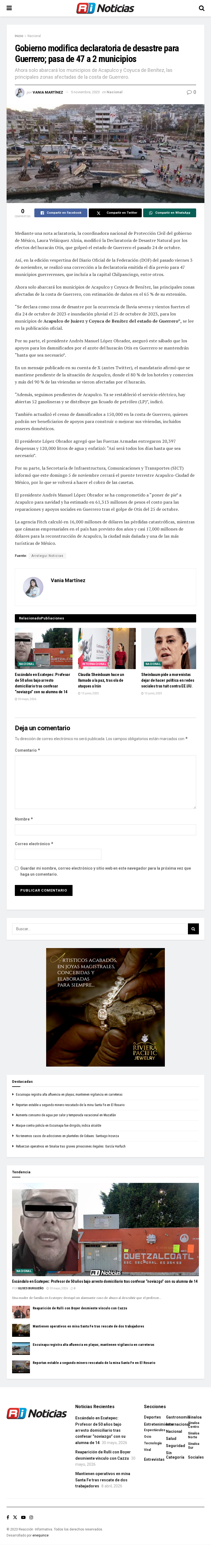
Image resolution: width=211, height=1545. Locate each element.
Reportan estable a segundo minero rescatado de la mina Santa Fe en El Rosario (70, 1105)
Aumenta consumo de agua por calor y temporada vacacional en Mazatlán (66, 1115)
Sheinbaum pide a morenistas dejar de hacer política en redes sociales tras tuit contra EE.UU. (167, 680)
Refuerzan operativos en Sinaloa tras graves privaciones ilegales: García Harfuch (71, 1146)
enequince (40, 1535)
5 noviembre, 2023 (85, 92)
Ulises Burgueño (31, 1288)
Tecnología (153, 1443)
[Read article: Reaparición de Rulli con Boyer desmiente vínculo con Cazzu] (21, 1312)
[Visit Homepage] (105, 8)
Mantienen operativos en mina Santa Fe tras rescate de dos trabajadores (88, 1326)
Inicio (19, 36)
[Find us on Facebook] (8, 1517)
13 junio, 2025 (89, 693)
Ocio (147, 1437)
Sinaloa (195, 1417)
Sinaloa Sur (193, 1446)
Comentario (27, 750)
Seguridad (175, 1445)
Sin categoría (175, 1455)
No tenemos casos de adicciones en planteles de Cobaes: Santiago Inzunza (67, 1136)
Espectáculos (154, 1430)
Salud (171, 1438)
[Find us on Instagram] (31, 1517)
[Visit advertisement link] (105, 1007)
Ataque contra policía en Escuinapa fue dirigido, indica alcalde (58, 1125)
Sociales (196, 1457)
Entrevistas (154, 1459)
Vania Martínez (48, 92)
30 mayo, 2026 (26, 699)
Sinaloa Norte (193, 1435)
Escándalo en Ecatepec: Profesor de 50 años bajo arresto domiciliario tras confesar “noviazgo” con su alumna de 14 (104, 1281)
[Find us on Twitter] (15, 1517)
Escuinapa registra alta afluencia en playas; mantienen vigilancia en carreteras (69, 1094)
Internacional (94, 664)
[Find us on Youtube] (23, 1517)
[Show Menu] (9, 8)
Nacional (34, 36)
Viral (147, 1450)
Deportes (152, 1417)
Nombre (24, 819)
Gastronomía (178, 1417)
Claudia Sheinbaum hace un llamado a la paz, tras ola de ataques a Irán (101, 680)
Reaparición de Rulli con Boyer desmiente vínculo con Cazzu (80, 1308)
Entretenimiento (158, 1424)
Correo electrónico (34, 843)
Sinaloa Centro (193, 1425)
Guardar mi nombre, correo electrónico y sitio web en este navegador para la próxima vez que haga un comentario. (105, 871)
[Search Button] (201, 8)
